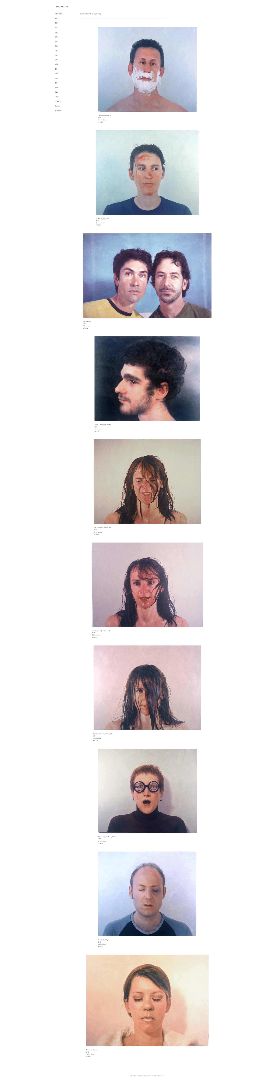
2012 (56, 51)
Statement (58, 110)
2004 (56, 87)
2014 (56, 41)
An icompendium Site (158, 1075)
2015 (56, 37)
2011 (56, 55)
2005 (56, 83)
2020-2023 (58, 14)
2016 (56, 32)
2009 (56, 64)
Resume (58, 101)
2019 (56, 18)
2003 (56, 92)
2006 (56, 78)
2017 (56, 27)
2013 (56, 46)
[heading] (61, 6)
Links (57, 97)
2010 (56, 60)
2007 (56, 74)
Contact (57, 106)
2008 (56, 69)
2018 (56, 23)
